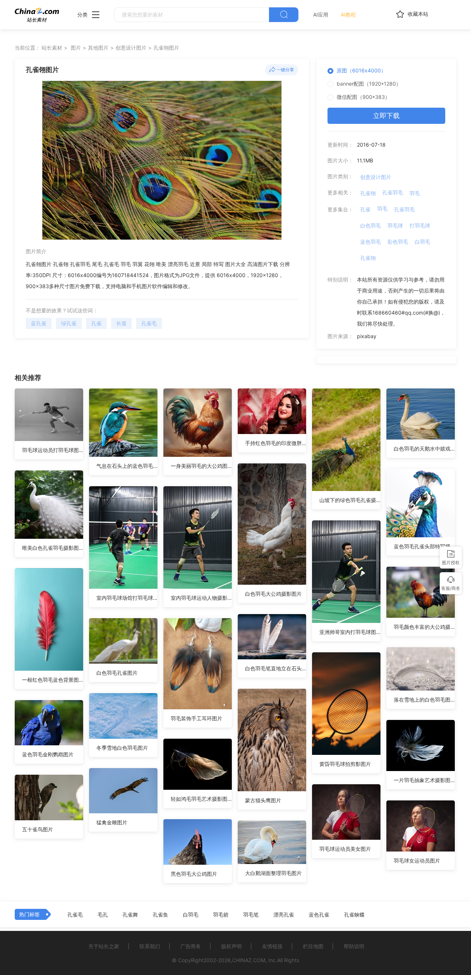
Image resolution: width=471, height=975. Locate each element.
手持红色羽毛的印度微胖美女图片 (275, 443)
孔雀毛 (149, 323)
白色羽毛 (370, 225)
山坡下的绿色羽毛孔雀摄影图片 (349, 500)
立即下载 (386, 115)
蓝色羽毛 (370, 242)
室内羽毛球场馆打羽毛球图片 (126, 598)
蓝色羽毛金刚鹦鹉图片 (48, 754)
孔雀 (96, 323)
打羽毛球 (420, 225)
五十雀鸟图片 (37, 829)
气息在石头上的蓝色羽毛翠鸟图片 (126, 466)
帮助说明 (354, 946)
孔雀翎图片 (166, 47)
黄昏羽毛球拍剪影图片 (345, 764)
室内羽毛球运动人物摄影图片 (201, 598)
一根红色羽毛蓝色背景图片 (52, 680)
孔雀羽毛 (392, 192)
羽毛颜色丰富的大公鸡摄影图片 (424, 627)
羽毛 (415, 193)
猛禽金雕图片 (111, 822)
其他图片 (98, 47)
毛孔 (103, 914)
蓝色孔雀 (319, 914)
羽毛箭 (221, 914)
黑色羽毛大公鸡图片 (194, 874)
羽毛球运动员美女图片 (345, 849)
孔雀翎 (368, 193)
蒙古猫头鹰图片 (263, 800)
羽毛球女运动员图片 (417, 860)
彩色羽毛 (397, 242)
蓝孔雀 (38, 323)
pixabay (366, 336)
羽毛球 (395, 225)
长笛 (121, 323)
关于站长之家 (103, 946)
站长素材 (52, 47)
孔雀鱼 (160, 914)
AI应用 (320, 14)
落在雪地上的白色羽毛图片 (424, 699)
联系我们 (149, 946)
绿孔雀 (69, 323)
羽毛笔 (251, 914)
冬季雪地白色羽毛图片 (122, 748)
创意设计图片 (131, 47)
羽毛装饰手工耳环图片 (196, 718)
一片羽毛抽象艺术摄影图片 (424, 780)
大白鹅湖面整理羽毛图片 (273, 873)
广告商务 (190, 946)
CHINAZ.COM (248, 960)
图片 (76, 47)
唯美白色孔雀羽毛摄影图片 (52, 548)
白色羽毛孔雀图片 (117, 673)
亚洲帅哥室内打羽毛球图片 (349, 632)
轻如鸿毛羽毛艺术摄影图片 (201, 799)
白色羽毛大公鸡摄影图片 (273, 594)
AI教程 (348, 14)
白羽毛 (422, 242)
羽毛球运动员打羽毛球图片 (52, 450)
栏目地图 (313, 946)
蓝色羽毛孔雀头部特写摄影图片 (424, 546)
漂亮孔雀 (283, 914)
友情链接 (272, 946)
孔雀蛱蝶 (354, 914)
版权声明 (231, 946)
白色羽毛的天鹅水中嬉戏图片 (424, 448)
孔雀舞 (130, 914)
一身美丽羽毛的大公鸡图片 (201, 466)
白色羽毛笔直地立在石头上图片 (275, 668)
